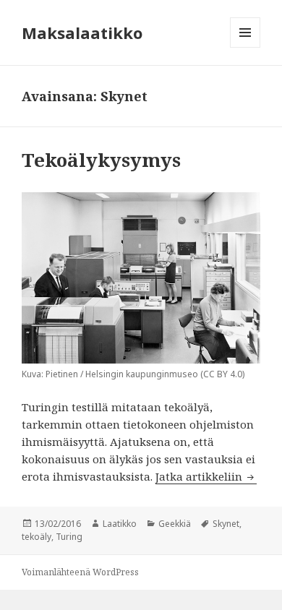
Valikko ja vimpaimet (245, 47)
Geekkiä (174, 523)
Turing (69, 536)
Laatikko (120, 523)
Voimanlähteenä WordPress (80, 572)
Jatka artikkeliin (206, 476)
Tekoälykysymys (101, 160)
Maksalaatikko (82, 32)
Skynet (226, 523)
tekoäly (36, 536)
